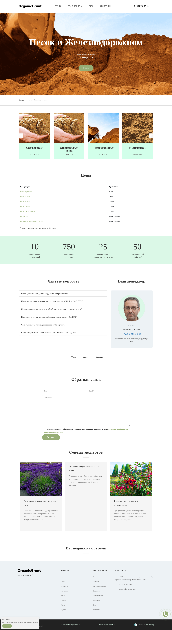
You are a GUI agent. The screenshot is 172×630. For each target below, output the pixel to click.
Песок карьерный (69, 147)
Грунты (58, 6)
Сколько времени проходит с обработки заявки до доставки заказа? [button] (51, 309)
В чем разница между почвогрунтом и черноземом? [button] (44, 293)
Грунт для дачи (75, 6)
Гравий (63, 600)
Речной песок (138, 147)
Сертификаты (98, 596)
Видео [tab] (85, 357)
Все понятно (7, 626)
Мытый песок (103, 147)
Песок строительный (27, 211)
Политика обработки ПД (107, 625)
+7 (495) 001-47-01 (140, 6)
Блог (94, 605)
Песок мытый (25, 197)
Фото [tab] (73, 357)
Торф (91, 6)
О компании (105, 6)
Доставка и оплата (99, 586)
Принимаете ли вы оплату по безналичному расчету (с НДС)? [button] (49, 317)
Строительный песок (35, 149)
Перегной (64, 591)
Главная (22, 100)
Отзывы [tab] (99, 357)
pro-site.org (150, 625)
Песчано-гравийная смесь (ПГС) (31, 221)
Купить (86, 68)
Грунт (63, 577)
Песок (63, 605)
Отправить (51, 437)
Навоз (63, 596)
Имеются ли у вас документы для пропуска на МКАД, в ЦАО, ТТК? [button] (52, 301)
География (96, 600)
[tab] (63, 293)
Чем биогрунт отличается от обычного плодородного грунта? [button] (49, 332)
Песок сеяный (25, 206)
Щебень (63, 610)
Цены (95, 577)
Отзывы (96, 581)
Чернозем (64, 586)
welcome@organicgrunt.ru (127, 589)
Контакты (96, 610)
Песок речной (25, 201)
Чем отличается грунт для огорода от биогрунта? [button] (43, 325)
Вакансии (96, 591)
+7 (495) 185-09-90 (131, 334)
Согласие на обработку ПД (71, 625)
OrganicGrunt (30, 6)
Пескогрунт (24, 216)
